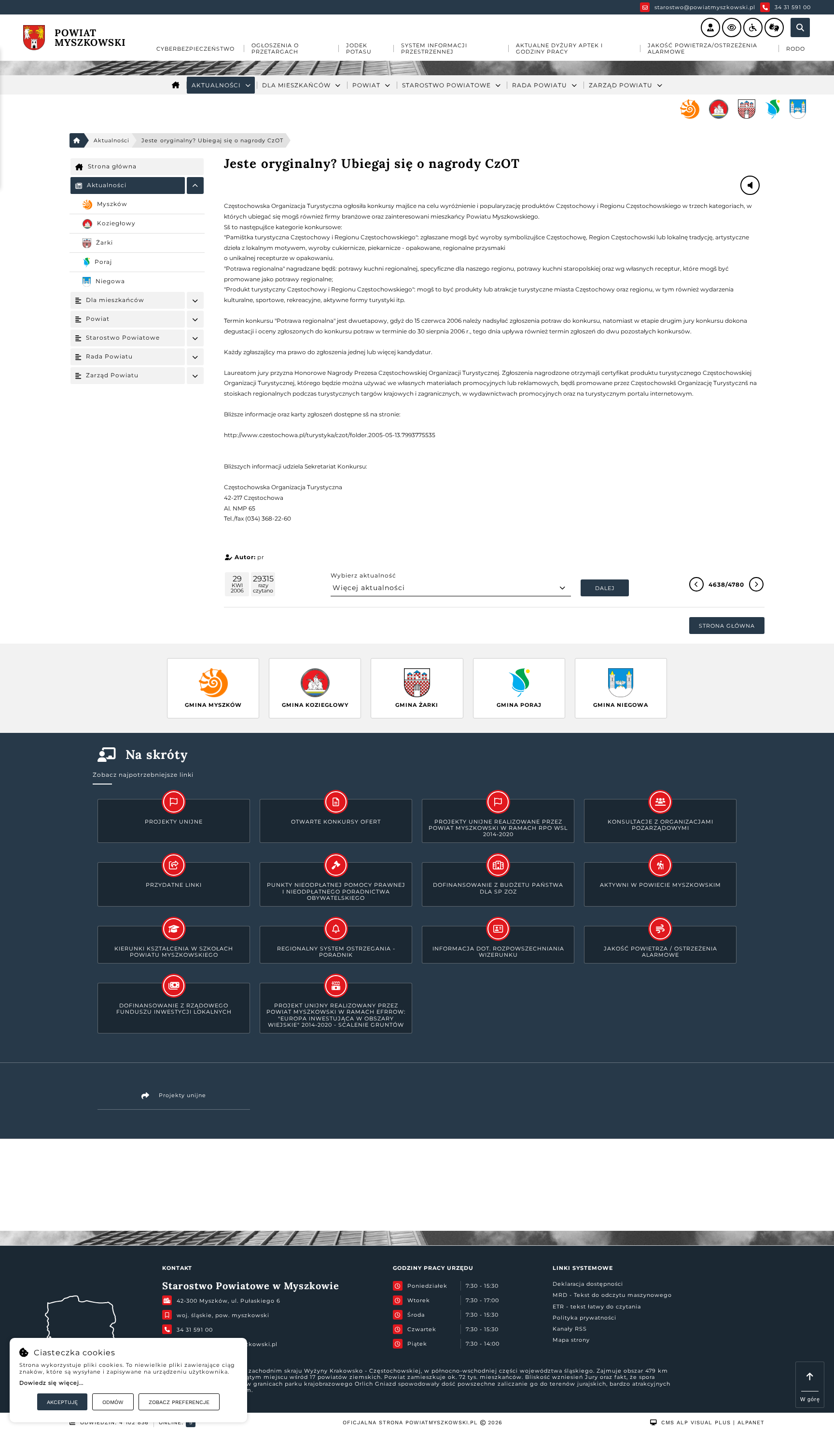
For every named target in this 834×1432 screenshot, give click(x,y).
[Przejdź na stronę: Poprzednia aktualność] (696, 584)
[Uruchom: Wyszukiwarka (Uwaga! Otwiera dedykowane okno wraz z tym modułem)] (800, 27)
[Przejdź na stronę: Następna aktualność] (756, 584)
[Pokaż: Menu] (195, 185)
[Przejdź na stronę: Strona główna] (175, 85)
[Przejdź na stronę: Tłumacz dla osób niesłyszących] (774, 27)
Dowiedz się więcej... (51, 1382)
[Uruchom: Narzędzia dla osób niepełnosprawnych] (753, 27)
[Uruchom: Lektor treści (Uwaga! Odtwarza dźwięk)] (710, 27)
